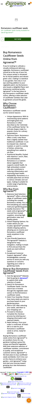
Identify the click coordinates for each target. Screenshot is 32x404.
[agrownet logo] (15, 4)
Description (5, 47)
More (13, 47)
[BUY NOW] (29, 4)
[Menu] (2, 4)
